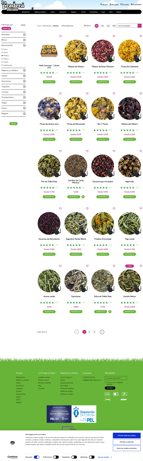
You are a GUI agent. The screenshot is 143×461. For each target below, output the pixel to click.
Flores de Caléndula (129, 66)
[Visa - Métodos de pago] (107, 394)
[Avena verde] (49, 280)
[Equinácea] (75, 280)
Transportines (94, 12)
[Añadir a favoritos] (60, 36)
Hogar (103, 12)
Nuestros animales (44, 383)
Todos (5, 49)
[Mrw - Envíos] (124, 399)
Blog (39, 386)
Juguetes (73, 12)
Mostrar (87, 25)
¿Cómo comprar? (66, 377)
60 (108, 26)
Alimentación (26, 12)
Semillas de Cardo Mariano (76, 181)
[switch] (56, 457)
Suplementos (7, 65)
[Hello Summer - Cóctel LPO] (49, 51)
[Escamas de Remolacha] (49, 223)
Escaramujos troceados (103, 181)
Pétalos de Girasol (76, 66)
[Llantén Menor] (129, 280)
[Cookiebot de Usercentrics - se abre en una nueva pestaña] (12, 457)
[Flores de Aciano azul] (49, 108)
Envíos (62, 380)
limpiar (23, 25)
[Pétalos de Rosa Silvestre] (102, 51)
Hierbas (6, 56)
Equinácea (75, 296)
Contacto (41, 388)
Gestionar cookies (66, 394)
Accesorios (62, 12)
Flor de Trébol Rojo (49, 181)
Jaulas (52, 12)
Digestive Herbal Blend (76, 239)
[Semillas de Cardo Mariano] (75, 165)
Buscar (13, 123)
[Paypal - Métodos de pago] (124, 394)
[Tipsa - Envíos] (108, 399)
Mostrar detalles (103, 457)
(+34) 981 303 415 (89, 377)
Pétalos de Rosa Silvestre (103, 66)
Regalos (119, 12)
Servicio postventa (66, 383)
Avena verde (49, 296)
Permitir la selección (127, 442)
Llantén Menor (129, 296)
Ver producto (49, 82)
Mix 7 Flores (103, 124)
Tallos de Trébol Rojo (103, 296)
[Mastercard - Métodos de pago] (115, 394)
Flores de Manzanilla (76, 124)
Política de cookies (66, 391)
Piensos (6, 59)
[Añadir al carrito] (83, 196)
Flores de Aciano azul (49, 124)
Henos (5, 52)
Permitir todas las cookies (127, 435)
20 (96, 26)
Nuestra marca (43, 380)
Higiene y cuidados (40, 12)
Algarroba (129, 181)
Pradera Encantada (102, 239)
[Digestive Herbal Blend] (75, 223)
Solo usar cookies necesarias (127, 448)
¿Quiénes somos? (44, 377)
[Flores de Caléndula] (129, 51)
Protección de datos (67, 388)
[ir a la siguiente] (102, 332)
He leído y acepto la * (115, 383)
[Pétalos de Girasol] (75, 51)
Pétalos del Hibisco (129, 124)
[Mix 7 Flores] (102, 108)
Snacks (5, 62)
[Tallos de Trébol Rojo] (102, 280)
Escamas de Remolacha (49, 239)
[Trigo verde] (129, 223)
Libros (111, 12)
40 (102, 26)
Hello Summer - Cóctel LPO (49, 66)
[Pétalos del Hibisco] (129, 108)
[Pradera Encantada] (102, 223)
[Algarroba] (129, 165)
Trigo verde (129, 239)
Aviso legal (64, 386)
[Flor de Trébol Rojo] (49, 165)
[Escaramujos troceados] (102, 165)
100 (114, 26)
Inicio (39, 26)
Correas (83, 12)
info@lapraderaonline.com (92, 380)
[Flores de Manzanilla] (75, 108)
